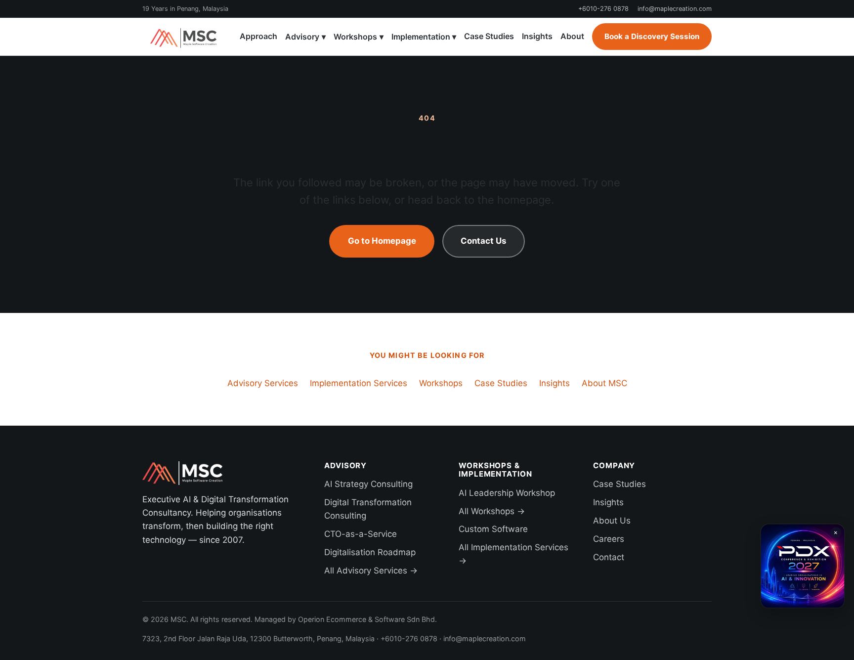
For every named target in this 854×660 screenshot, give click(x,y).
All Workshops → (492, 511)
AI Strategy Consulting (368, 484)
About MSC (604, 383)
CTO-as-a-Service (360, 534)
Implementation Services (358, 383)
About (572, 36)
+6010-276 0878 (603, 8)
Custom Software (493, 529)
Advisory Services (262, 383)
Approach (258, 36)
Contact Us (483, 241)
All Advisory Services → (371, 570)
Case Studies (489, 36)
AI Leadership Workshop (507, 493)
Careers (608, 539)
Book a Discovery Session (651, 36)
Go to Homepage (382, 241)
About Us (612, 521)
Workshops (359, 37)
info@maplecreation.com (675, 8)
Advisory (305, 37)
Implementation (424, 37)
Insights (537, 36)
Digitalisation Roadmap (370, 552)
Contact (608, 557)
